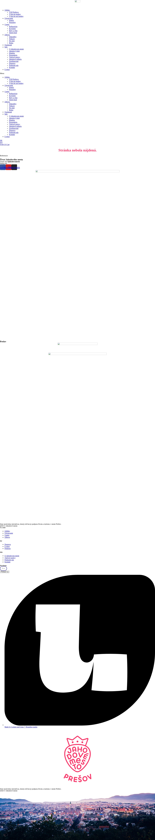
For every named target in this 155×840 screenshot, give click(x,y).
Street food (13, 33)
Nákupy (12, 39)
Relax (11, 43)
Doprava (12, 63)
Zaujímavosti (13, 61)
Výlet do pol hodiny (16, 16)
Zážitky (7, 10)
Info (6, 47)
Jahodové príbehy (15, 59)
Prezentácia (13, 55)
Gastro (7, 24)
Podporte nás (13, 65)
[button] (77, 73)
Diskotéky (12, 37)
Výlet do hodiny (15, 14)
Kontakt (12, 67)
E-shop (7, 69)
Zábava (7, 35)
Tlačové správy (14, 57)
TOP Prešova (14, 12)
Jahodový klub (14, 51)
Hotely (11, 20)
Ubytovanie (9, 18)
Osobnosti (8, 45)
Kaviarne (12, 29)
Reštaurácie (13, 27)
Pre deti (12, 41)
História (12, 53)
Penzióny (12, 22)
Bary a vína (13, 31)
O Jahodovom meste (16, 49)
